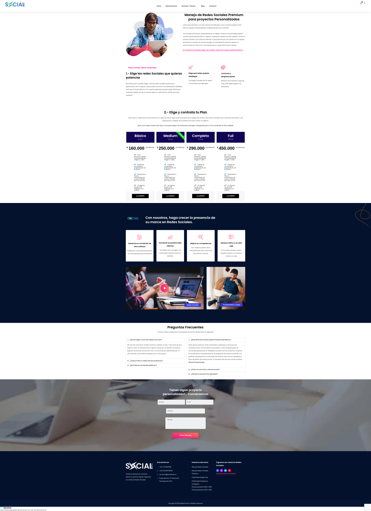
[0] (361, 3)
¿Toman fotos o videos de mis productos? (146, 361)
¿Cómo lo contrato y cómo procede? (205, 369)
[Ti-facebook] (217, 470)
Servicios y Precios (188, 6)
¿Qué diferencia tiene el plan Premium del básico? (211, 340)
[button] (154, 340)
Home (159, 6)
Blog (202, 6)
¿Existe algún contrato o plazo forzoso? (146, 340)
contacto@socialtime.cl (167, 474)
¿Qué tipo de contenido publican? (143, 365)
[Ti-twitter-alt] (225, 470)
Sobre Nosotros (171, 6)
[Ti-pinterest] (221, 470)
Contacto (212, 6)
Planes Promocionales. (196, 362)
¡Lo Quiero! (140, 196)
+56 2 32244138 (165, 467)
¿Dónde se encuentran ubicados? (204, 374)
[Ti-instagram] (229, 470)
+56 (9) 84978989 (166, 471)
